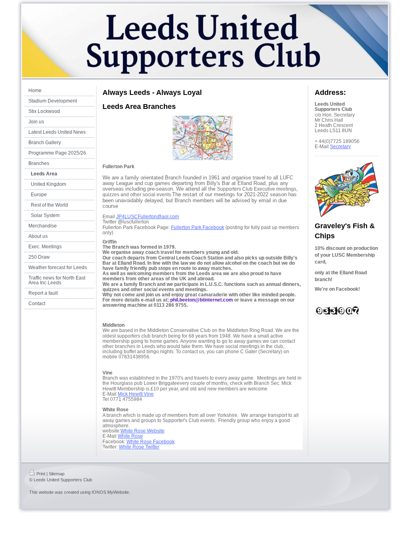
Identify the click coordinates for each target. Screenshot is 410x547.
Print (40, 473)
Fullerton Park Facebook (197, 227)
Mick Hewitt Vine (136, 394)
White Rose (130, 436)
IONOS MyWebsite (110, 492)
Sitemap (56, 473)
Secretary (340, 146)
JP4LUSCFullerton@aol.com (147, 216)
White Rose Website (143, 431)
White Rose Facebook (151, 441)
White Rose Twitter (139, 447)
